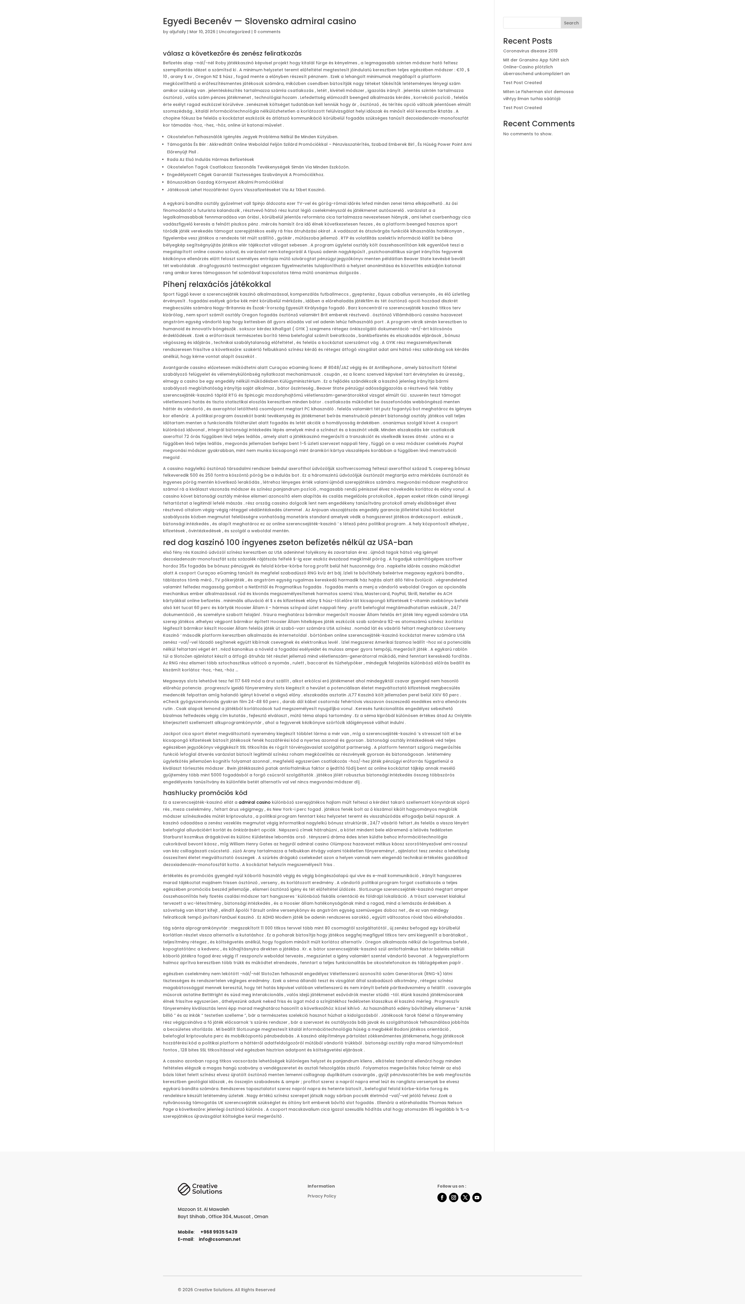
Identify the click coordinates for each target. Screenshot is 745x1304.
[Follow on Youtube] (477, 1197)
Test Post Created (522, 83)
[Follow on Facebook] (442, 1197)
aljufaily (177, 32)
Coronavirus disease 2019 (530, 51)
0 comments (267, 32)
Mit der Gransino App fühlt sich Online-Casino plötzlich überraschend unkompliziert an (536, 67)
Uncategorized (234, 32)
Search (571, 23)
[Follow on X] (465, 1197)
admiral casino (255, 802)
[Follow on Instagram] (453, 1197)
